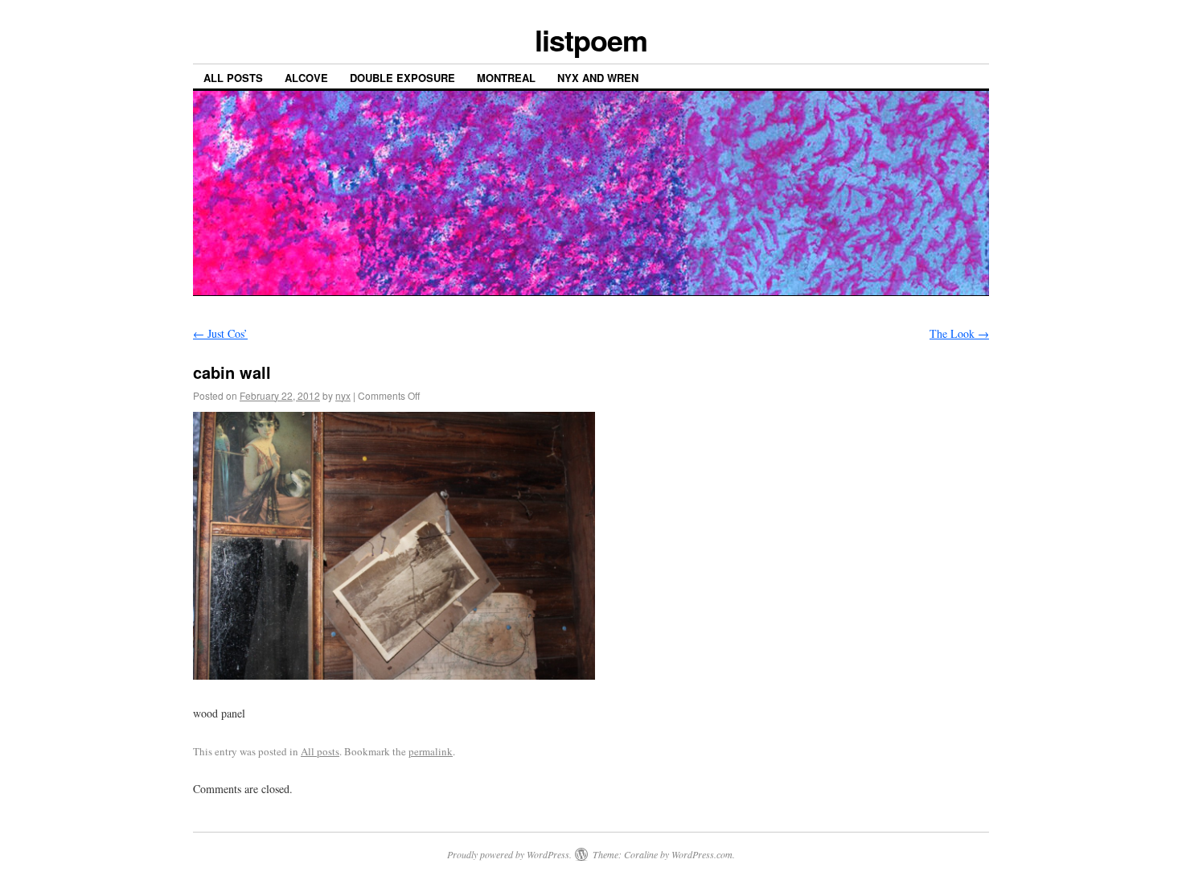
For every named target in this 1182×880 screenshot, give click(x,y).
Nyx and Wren (597, 77)
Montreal (506, 77)
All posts (233, 77)
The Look (959, 333)
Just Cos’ (220, 333)
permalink (430, 751)
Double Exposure (402, 77)
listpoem (590, 39)
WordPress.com (702, 854)
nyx (343, 395)
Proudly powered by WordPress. (509, 854)
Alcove (306, 77)
